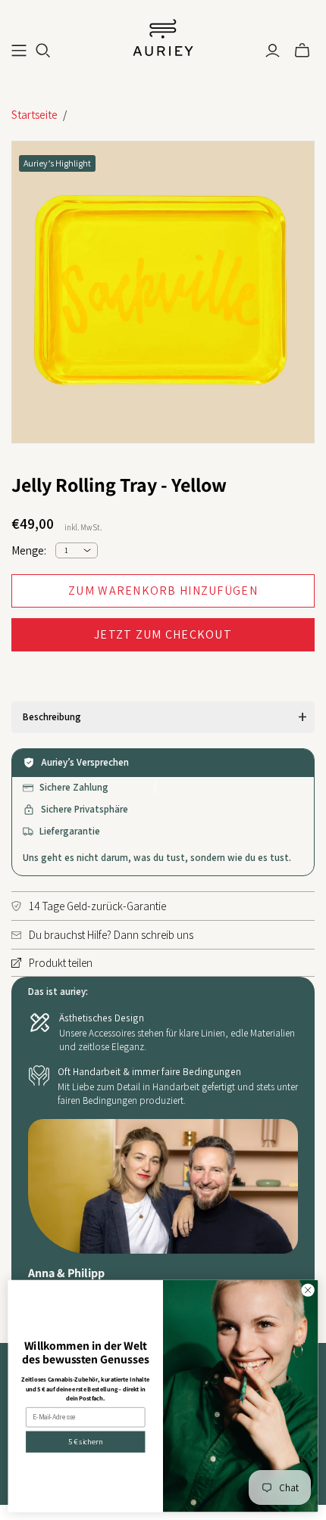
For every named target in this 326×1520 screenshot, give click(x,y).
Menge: (28, 550)
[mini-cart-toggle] (302, 50)
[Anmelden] (273, 50)
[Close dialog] (308, 1290)
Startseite (34, 114)
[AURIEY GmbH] (163, 36)
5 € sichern (85, 1442)
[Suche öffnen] (43, 50)
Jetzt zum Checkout (163, 634)
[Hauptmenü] (19, 50)
